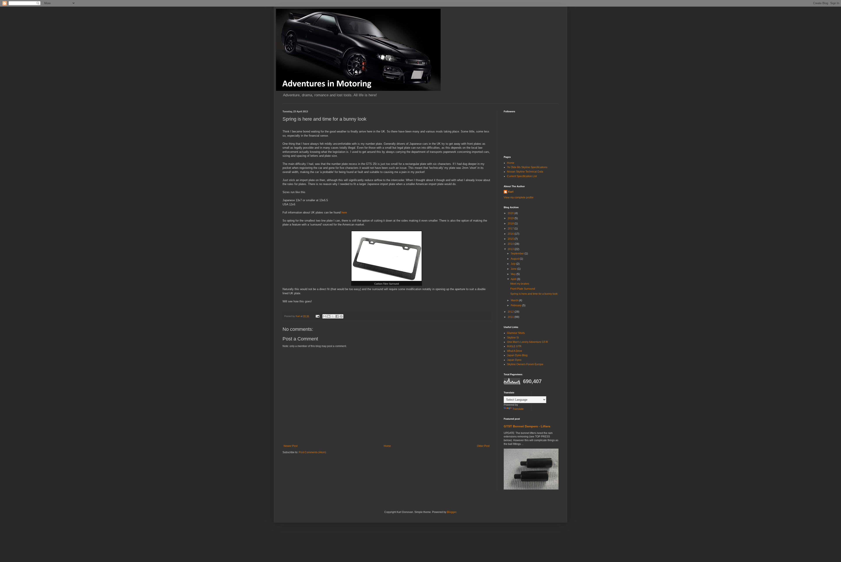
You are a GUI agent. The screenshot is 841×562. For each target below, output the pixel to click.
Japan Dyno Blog (517, 355)
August (515, 258)
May (513, 274)
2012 (511, 311)
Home (387, 445)
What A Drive (514, 350)
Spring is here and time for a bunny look (534, 293)
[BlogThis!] (329, 316)
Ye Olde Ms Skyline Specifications (527, 167)
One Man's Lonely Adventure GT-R (527, 342)
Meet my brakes (519, 283)
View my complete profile (519, 197)
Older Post (483, 445)
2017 (511, 228)
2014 (511, 243)
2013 (511, 249)
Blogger (451, 512)
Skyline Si (513, 337)
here (344, 212)
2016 (511, 233)
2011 (511, 317)
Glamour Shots (516, 333)
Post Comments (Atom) (312, 452)
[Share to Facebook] (337, 316)
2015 (511, 238)
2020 (511, 213)
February (516, 305)
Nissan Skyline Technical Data (525, 171)
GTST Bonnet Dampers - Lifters (527, 426)
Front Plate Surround (522, 288)
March (515, 300)
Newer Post (290, 445)
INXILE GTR (514, 346)
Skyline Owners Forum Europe (525, 364)
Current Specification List (522, 176)
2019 (511, 218)
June (514, 268)
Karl (510, 191)
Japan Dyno (514, 359)
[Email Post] (317, 316)
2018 (511, 223)
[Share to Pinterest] (341, 316)
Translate (518, 408)
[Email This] (324, 316)
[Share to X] (333, 316)
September (518, 253)
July (513, 263)
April (514, 279)
